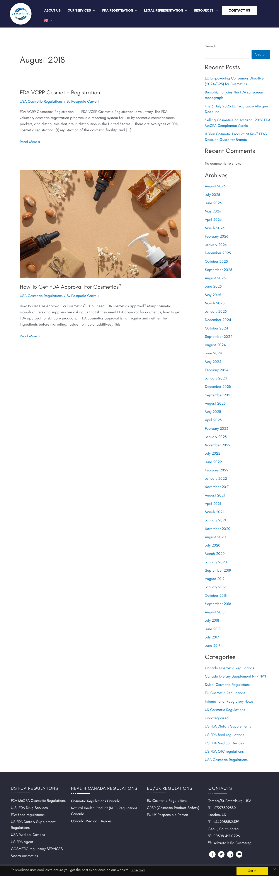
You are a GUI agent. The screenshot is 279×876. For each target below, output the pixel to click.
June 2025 (213, 286)
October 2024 (216, 328)
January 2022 (216, 478)
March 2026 (215, 228)
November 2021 (217, 487)
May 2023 (213, 411)
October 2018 (216, 595)
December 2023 (218, 386)
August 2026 (215, 186)
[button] (93, 10)
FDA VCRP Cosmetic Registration (60, 92)
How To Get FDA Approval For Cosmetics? (70, 286)
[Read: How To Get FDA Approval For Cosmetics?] (100, 223)
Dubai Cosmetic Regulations (227, 684)
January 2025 (216, 311)
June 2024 (213, 353)
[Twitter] (221, 854)
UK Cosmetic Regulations (225, 709)
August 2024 (215, 345)
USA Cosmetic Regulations (41, 101)
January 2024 (216, 378)
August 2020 (215, 537)
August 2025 (215, 278)
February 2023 (216, 428)
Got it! (252, 871)
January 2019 (215, 587)
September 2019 (218, 570)
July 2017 (212, 637)
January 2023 (216, 437)
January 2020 (216, 562)
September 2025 (218, 269)
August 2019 (215, 578)
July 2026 (212, 194)
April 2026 (213, 219)
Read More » (30, 141)
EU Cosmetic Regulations (225, 693)
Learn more (138, 870)
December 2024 (218, 319)
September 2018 (218, 604)
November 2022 (217, 445)
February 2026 (216, 236)
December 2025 (218, 253)
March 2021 (214, 512)
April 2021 (213, 503)
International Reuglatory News (229, 701)
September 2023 (218, 395)
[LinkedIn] (230, 854)
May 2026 (213, 211)
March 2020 (215, 553)
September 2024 (218, 336)
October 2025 (216, 261)
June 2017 (212, 645)
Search (210, 46)
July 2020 (212, 545)
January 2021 (215, 520)
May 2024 (213, 361)
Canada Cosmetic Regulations (229, 668)
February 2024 (216, 370)
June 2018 (213, 629)
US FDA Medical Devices (224, 743)
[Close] (274, 869)
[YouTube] (239, 854)
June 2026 (213, 203)
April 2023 (213, 420)
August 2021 (215, 495)
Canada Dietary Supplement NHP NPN (235, 676)
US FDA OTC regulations (224, 751)
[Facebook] (212, 854)
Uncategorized (217, 718)
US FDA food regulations (224, 735)
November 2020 (217, 528)
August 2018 (215, 612)
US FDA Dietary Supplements (228, 726)
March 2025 (215, 303)
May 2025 (213, 295)
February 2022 (216, 470)
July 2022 (212, 453)
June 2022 (213, 462)
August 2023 (215, 403)
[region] (139, 871)
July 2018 (212, 620)
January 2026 (216, 244)
